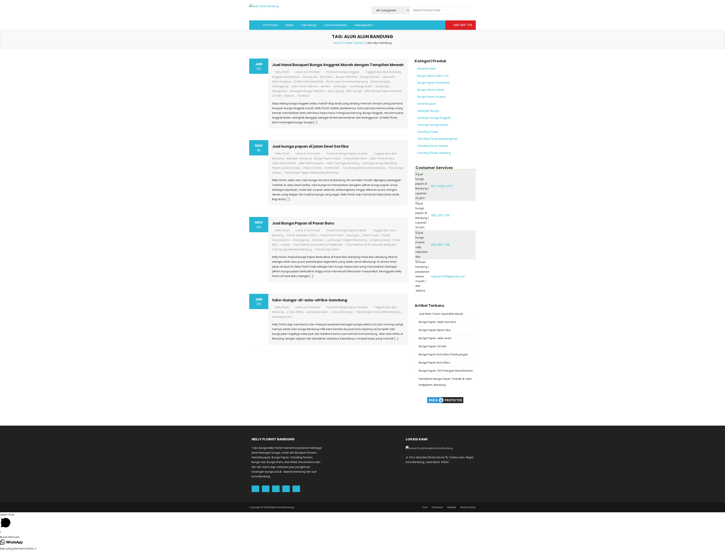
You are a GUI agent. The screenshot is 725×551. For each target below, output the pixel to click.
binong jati (310, 77)
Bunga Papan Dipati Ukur (435, 330)
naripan (289, 96)
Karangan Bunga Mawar (433, 125)
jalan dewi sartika (284, 163)
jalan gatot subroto (304, 86)
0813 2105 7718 (462, 25)
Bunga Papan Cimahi (432, 346)
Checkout (437, 507)
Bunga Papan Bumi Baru (434, 362)
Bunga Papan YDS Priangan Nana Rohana (446, 371)
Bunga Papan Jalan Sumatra (437, 322)
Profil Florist (270, 25)
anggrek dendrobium (286, 77)
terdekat (303, 96)
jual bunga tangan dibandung (347, 240)
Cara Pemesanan (335, 25)
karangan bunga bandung (379, 163)
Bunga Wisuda (369, 77)
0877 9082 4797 (442, 186)
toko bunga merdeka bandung (292, 249)
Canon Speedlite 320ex (302, 235)
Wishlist (451, 507)
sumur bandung (341, 312)
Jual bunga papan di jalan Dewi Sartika (310, 146)
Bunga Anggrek (349, 72)
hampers (318, 240)
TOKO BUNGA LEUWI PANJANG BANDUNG (371, 245)
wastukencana (282, 317)
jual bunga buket (361, 86)
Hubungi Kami (364, 25)
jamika (325, 86)
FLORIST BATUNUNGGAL (308, 81)
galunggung (280, 86)
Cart (424, 507)
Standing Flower (427, 132)
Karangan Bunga (428, 111)
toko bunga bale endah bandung (363, 168)
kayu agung (336, 91)
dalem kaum (370, 235)
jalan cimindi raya (381, 158)
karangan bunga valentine (307, 91)
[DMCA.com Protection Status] (445, 400)
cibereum (388, 77)
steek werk (332, 168)
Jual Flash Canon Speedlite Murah (441, 314)
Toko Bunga (308, 25)
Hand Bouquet (426, 104)
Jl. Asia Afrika (295, 312)
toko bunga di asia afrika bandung (378, 312)
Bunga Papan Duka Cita (432, 76)
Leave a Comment (307, 72)
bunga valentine (347, 77)
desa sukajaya (281, 81)
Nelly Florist (282, 72)
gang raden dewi (355, 158)
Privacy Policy (468, 507)
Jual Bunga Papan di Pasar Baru (303, 223)
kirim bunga (354, 91)
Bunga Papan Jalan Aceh (435, 338)
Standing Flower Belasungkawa (437, 139)
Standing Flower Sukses (432, 146)
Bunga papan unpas (327, 158)
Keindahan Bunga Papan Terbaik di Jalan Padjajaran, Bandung (445, 382)
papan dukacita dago (286, 168)
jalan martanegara (310, 163)
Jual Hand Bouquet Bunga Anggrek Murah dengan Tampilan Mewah (338, 64)
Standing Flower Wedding (434, 153)
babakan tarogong (299, 158)
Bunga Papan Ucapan (353, 153)
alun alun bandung (388, 72)
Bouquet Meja (426, 68)
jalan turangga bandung (342, 163)
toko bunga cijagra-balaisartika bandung (311, 172)
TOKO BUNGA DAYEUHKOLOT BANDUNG (318, 245)
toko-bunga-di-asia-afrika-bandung (309, 300)
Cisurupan (352, 235)
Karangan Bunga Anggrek (434, 118)
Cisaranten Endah (331, 235)
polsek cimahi (312, 168)
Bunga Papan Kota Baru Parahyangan (443, 354)
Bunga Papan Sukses (352, 230)
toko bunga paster (327, 249)
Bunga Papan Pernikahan (433, 83)
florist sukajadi (380, 81)
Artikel (289, 25)
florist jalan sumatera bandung (347, 81)
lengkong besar (380, 240)
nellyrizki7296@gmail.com (448, 276)
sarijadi (285, 245)
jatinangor (340, 86)
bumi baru (326, 77)
